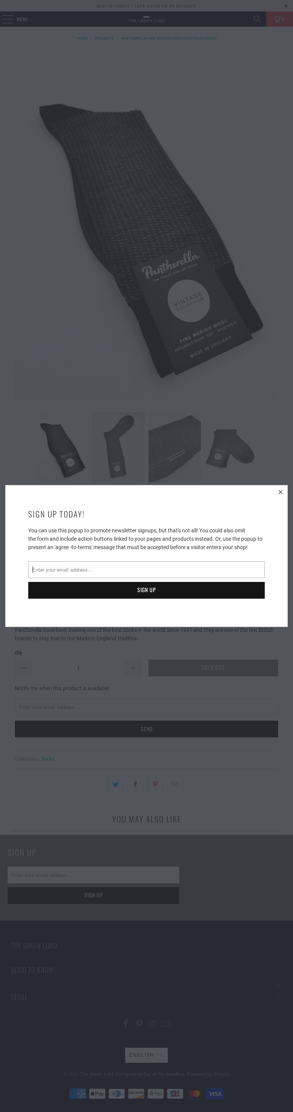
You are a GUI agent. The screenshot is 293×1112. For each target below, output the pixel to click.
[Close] (281, 492)
